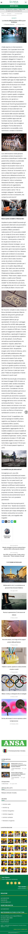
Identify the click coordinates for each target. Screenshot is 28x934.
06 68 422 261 (4, 900)
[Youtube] (19, 883)
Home (2, 13)
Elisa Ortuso (5, 783)
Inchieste (9, 13)
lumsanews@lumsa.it (6, 902)
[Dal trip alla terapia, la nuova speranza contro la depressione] (14, 707)
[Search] (25, 2)
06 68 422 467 (5, 909)
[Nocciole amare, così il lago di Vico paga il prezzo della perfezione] (14, 628)
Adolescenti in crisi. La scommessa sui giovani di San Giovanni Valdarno (18, 765)
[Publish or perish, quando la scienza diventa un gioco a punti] (14, 655)
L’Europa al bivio (5, 781)
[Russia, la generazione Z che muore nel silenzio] (14, 601)
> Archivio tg (5, 807)
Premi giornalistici (5, 919)
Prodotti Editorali (5, 921)
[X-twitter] (15, 883)
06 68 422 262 (5, 898)
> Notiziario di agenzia (7, 820)
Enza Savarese (15, 777)
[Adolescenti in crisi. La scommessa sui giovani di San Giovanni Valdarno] (14, 574)
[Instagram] (11, 883)
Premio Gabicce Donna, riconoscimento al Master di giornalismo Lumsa (18, 774)
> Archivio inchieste (7, 817)
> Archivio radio (6, 804)
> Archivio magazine (7, 814)
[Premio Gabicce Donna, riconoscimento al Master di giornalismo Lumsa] (5, 774)
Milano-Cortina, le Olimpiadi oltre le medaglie (14, 694)
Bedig (19, 932)
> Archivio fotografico (7, 811)
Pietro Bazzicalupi (16, 768)
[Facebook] (7, 883)
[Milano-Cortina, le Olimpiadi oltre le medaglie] (14, 682)
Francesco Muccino (9, 24)
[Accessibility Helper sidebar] (26, 412)
